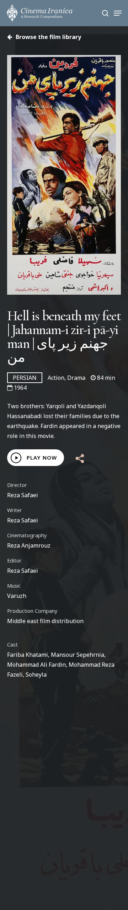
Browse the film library (47, 37)
